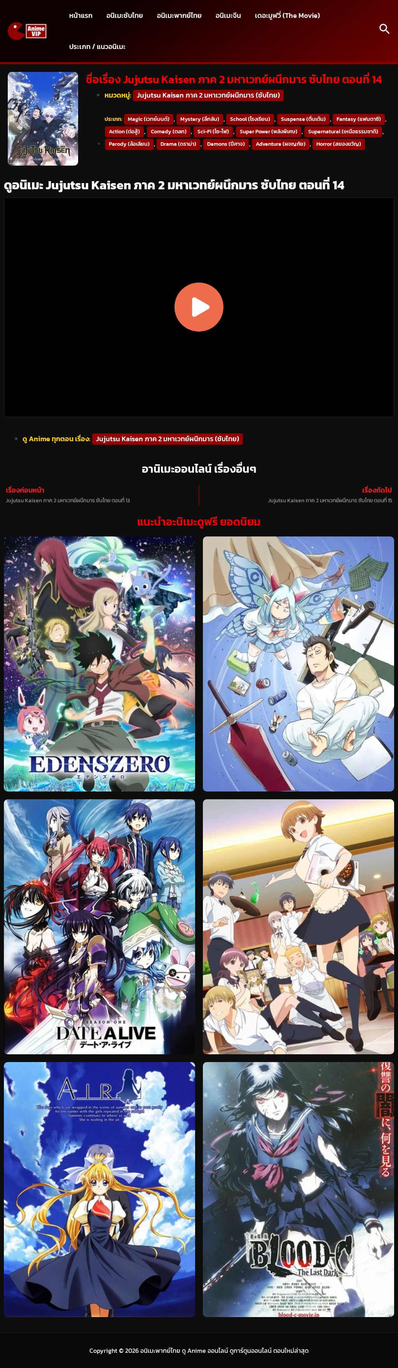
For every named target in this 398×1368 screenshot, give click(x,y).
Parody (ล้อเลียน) (129, 144)
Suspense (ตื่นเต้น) (303, 119)
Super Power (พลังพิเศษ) (268, 132)
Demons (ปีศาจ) (226, 144)
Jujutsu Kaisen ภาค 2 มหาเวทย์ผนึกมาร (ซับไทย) (208, 95)
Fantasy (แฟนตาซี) (359, 119)
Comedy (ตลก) (169, 132)
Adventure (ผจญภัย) (280, 144)
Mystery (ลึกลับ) (199, 119)
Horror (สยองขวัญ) (338, 144)
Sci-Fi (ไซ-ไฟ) (213, 132)
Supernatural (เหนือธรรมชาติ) (343, 132)
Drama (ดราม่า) (178, 144)
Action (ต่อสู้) (124, 132)
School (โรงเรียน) (250, 119)
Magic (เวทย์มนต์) (148, 119)
